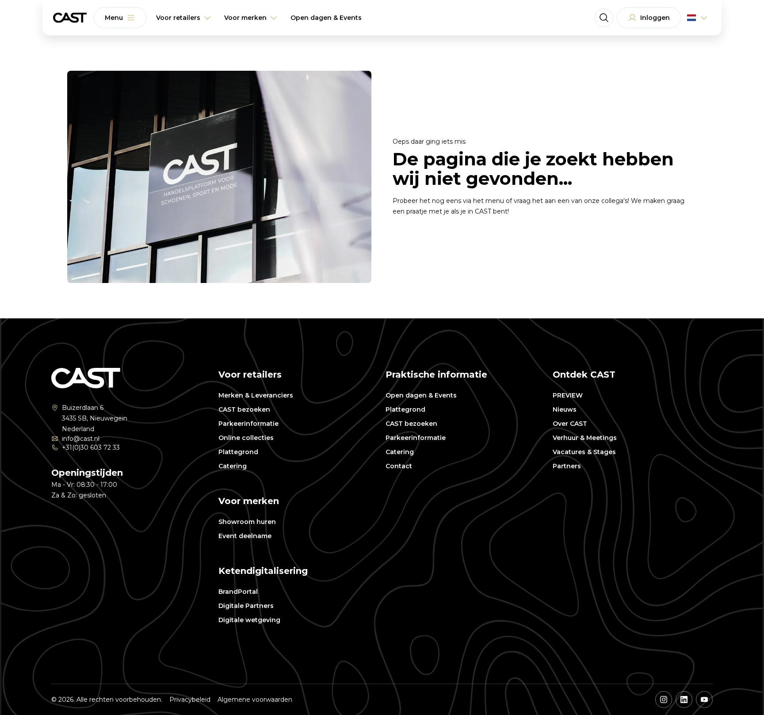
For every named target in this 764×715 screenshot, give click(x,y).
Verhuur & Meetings (585, 438)
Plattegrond (238, 452)
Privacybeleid (189, 700)
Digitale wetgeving (249, 620)
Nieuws (565, 409)
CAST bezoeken (244, 409)
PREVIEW (568, 395)
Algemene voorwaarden (255, 700)
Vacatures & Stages (584, 452)
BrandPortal (238, 592)
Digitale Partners (246, 606)
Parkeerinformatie (248, 424)
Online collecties (246, 438)
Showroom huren (247, 522)
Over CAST (570, 424)
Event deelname (244, 536)
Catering (232, 466)
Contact (399, 466)
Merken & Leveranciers (255, 395)
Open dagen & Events (421, 395)
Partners (567, 466)
